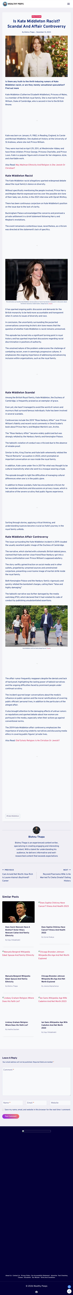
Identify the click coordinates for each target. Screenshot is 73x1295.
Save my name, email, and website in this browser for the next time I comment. (37, 1110)
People (48, 648)
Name (6, 1103)
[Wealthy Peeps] (13, 4)
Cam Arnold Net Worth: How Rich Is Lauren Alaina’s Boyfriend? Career (17, 875)
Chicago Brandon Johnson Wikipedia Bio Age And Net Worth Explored (53, 979)
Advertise (54, 1276)
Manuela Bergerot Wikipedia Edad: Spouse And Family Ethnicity (17, 979)
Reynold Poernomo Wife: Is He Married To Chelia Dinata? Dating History (55, 875)
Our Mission (36, 1277)
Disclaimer (27, 1277)
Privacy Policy (25, 1276)
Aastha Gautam (13, 1029)
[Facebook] (36, 1292)
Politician (36, 16)
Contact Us (16, 1276)
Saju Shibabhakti (14, 940)
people (50, 303)
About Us (9, 1276)
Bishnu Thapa (29, 32)
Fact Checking (62, 1276)
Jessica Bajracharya (51, 986)
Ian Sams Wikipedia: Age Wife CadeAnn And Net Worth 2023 (54, 1025)
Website (54, 1103)
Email (30, 1103)
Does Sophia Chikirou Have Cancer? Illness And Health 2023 (53, 930)
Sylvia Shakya (49, 937)
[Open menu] (68, 4)
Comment (8, 1070)
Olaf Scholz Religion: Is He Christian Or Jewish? (38, 740)
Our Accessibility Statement (40, 1276)
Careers (20, 1277)
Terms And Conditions (48, 1277)
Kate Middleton (12, 816)
